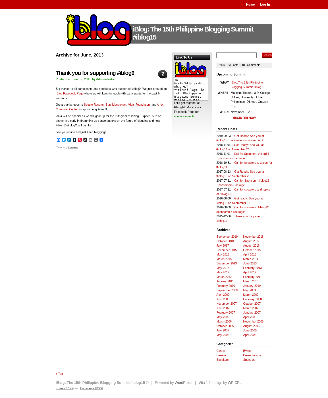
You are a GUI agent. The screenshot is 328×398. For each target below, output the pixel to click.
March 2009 (250, 294)
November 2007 (226, 303)
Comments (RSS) (91, 388)
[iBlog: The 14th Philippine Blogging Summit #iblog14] (191, 77)
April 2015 (249, 254)
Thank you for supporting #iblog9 (95, 73)
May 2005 (222, 335)
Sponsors (249, 359)
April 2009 (222, 294)
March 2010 (250, 281)
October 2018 (225, 241)
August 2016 (251, 245)
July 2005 (222, 330)
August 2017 (251, 241)
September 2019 (227, 236)
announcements (184, 116)
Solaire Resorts (94, 104)
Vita (202, 383)
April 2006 (249, 317)
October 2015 (252, 250)
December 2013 (226, 263)
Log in (265, 4)
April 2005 (249, 335)
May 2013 (222, 268)
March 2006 (224, 321)
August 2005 (251, 326)
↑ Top (59, 373)
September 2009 (227, 290)
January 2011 (225, 281)
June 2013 (250, 263)
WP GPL (235, 383)
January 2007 (252, 312)
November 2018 (253, 236)
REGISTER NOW (244, 117)
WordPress (184, 383)
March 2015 (224, 259)
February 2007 (225, 312)
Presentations (252, 355)
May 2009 (249, 290)
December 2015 (226, 250)
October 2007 (252, 303)
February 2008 (252, 299)
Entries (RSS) (65, 388)
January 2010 (252, 285)
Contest (221, 350)
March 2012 (224, 277)
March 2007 (250, 308)
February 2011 (252, 277)
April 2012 (249, 272)
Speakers (222, 359)
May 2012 (222, 272)
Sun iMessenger (116, 104)
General (73, 147)
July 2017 (222, 245)
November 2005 (253, 321)
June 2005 (250, 330)
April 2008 (222, 299)
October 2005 (225, 326)
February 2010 (225, 285)
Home (250, 4)
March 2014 (250, 259)
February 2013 (252, 268)
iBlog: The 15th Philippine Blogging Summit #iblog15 (193, 33)
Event (247, 350)
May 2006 (222, 317)
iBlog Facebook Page (69, 93)
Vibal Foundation (139, 104)
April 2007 (222, 308)
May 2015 (222, 254)
